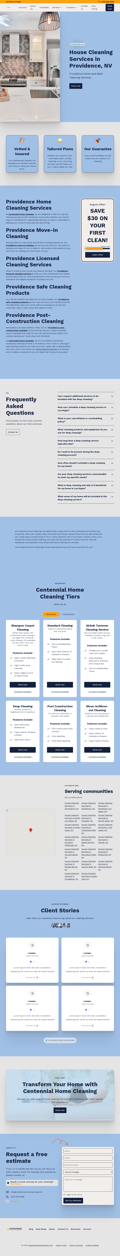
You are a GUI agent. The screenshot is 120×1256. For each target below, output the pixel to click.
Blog (31, 1229)
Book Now (75, 1229)
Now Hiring (94, 7)
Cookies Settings (92, 1245)
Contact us (84, 7)
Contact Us (63, 1229)
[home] (8, 7)
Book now (109, 7)
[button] (57, 7)
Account (22, 7)
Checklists (44, 7)
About (52, 1229)
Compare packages (22, 692)
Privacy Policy (61, 1245)
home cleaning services (46, 349)
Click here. (15, 1184)
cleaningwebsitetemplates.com (40, 1245)
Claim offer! (97, 255)
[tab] (51, 614)
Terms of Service (76, 1245)
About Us (33, 7)
